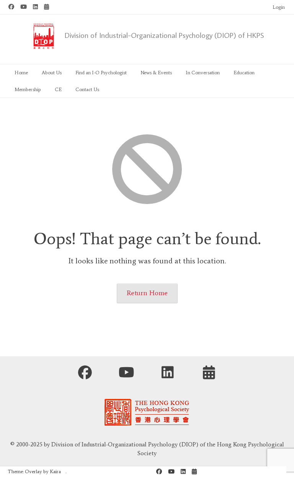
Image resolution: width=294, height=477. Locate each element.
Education (244, 72)
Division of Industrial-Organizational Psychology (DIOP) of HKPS (164, 35)
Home (21, 72)
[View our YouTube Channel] (24, 7)
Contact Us (87, 89)
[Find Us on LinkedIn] (35, 7)
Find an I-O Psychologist (101, 72)
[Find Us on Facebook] (11, 7)
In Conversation (203, 72)
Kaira (55, 471)
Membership (28, 89)
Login (279, 7)
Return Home (147, 293)
